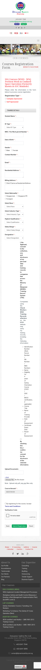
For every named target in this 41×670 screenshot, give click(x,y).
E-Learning (16, 547)
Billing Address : (11, 180)
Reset (31, 526)
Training (24, 568)
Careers (19, 549)
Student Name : (11, 116)
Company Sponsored (14, 99)
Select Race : (10, 203)
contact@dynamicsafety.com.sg (20, 22)
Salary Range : (10, 227)
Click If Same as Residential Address (18, 183)
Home (7, 547)
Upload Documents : (12, 469)
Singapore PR (22, 196)
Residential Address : (13, 170)
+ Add (7, 477)
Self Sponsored (12, 102)
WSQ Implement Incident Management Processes (20, 592)
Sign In (17, 24)
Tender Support (27, 577)
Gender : (8, 147)
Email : (8, 162)
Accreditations (6, 568)
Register (23, 24)
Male (8, 150)
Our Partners (5, 577)
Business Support (27, 579)
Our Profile (4, 566)
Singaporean (10, 196)
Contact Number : (11, 155)
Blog (2, 579)
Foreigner (9, 199)
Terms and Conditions (12, 506)
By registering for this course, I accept (18, 504)
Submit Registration (19, 526)
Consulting (25, 566)
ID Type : (8, 124)
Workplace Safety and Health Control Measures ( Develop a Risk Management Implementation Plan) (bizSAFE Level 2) (20, 597)
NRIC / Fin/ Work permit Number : (17, 132)
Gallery (26, 547)
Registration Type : (13, 96)
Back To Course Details (31, 67)
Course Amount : (11, 488)
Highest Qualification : (13, 219)
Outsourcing (26, 574)
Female (15, 150)
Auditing (24, 571)
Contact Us (29, 549)
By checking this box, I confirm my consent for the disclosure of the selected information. (23, 453)
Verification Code (11, 510)
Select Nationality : (12, 193)
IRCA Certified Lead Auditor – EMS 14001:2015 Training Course (19, 626)
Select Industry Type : (13, 211)
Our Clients (5, 574)
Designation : (10, 234)
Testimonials (5, 571)
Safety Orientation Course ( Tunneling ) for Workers (17, 607)
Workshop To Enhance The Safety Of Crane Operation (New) (18, 612)
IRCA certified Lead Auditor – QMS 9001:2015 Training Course (18, 621)
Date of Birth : (10, 140)
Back (7, 526)
